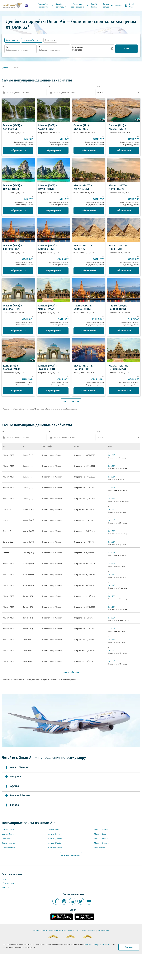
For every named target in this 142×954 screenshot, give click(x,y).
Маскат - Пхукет (8, 834)
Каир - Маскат (7, 839)
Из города (91, 930)
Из (7, 47)
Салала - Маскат (54, 830)
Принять (129, 947)
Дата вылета (77, 47)
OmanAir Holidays (94, 5)
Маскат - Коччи (54, 834)
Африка (15, 786)
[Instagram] (64, 901)
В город (44, 930)
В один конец (11, 40)
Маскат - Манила (55, 848)
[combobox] (20, 50)
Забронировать (18, 150)
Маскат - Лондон (8, 848)
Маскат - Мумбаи (55, 843)
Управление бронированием (80, 5)
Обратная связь (8, 883)
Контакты (5, 887)
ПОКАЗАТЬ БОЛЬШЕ (71, 855)
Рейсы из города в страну (77, 930)
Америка (15, 776)
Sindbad (118, 6)
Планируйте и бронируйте (46, 5)
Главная (5, 68)
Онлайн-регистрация (61, 5)
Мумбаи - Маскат (101, 848)
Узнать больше (108, 5)
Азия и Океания (19, 767)
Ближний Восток (20, 795)
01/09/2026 (77, 50)
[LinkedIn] (72, 901)
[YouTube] (89, 901)
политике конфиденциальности (96, 945)
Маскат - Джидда (55, 839)
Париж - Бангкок (8, 843)
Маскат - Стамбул (101, 843)
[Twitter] (80, 901)
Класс (98, 87)
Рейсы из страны (103, 930)
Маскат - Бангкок (101, 830)
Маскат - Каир (100, 834)
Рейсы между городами (57, 930)
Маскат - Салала (8, 830)
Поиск (126, 48)
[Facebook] (55, 901)
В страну (36, 930)
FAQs (4, 879)
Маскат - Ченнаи (100, 839)
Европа (14, 805)
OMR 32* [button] (20, 27)
